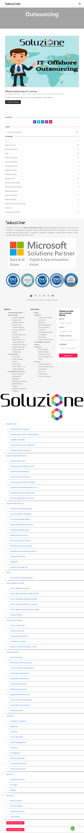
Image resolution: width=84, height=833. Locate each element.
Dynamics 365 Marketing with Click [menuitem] (23, 487)
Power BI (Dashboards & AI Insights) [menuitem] (23, 604)
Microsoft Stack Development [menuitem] (21, 700)
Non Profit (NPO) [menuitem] (16, 737)
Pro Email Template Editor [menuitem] (20, 519)
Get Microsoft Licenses (15, 823)
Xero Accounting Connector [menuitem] (20, 541)
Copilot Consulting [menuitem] (17, 631)
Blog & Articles (43, 349)
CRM (6, 153)
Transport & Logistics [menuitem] (18, 721)
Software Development (12, 212)
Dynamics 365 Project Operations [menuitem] (22, 482)
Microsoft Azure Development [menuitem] (21, 578)
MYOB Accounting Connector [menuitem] (21, 546)
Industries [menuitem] (10, 716)
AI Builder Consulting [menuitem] (18, 641)
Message (63, 344)
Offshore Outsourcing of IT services (21, 91)
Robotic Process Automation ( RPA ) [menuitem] (23, 647)
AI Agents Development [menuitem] (19, 636)
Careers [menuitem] (13, 790)
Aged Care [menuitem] (14, 726)
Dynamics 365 (10, 178)
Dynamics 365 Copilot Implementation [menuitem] (24, 434)
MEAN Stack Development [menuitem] (20, 705)
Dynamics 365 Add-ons (19, 344)
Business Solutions (11, 149)
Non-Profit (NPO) (44, 327)
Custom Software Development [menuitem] (22, 668)
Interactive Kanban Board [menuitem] (19, 530)
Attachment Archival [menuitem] (18, 556)
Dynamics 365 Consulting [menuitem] (19, 429)
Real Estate (42, 337)
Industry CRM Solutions (46, 339)
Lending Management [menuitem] (18, 763)
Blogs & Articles (38, 94)
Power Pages (16, 364)
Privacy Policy (43, 374)
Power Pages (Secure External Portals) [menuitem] (24, 610)
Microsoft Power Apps (12, 183)
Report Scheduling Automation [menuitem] (21, 525)
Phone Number (65, 336)
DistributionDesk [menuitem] (16, 710)
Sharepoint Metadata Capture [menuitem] (21, 509)
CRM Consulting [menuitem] (16, 657)
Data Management (11, 162)
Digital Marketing (11, 170)
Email (62, 327)
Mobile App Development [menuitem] (20, 673)
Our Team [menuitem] (14, 785)
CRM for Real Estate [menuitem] (18, 769)
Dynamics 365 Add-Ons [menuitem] (15, 503)
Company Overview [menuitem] (17, 779)
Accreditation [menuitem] (15, 753)
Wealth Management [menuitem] (18, 742)
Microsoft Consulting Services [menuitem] (21, 663)
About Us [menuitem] (9, 774)
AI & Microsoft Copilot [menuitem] (14, 620)
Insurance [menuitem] (14, 732)
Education (42, 330)
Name (62, 319)
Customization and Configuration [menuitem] (22, 445)
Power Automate (17, 359)
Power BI (8, 208)
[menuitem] (44, 823)
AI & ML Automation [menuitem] (17, 625)
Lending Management (45, 332)
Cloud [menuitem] (8, 572)
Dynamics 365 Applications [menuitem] (16, 456)
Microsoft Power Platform (13, 187)
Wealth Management (45, 325)
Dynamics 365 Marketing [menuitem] (19, 471)
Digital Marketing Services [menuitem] (20, 694)
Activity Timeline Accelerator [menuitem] (20, 514)
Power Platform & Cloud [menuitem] (15, 583)
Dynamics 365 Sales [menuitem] (17, 461)
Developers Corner (11, 166)
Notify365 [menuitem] (13, 562)
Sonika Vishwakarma (13, 94)
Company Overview (45, 364)
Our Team (42, 371)
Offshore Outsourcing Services (54, 94)
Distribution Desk (10, 174)
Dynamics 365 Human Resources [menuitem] (22, 493)
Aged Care (42, 320)
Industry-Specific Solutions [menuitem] (20, 450)
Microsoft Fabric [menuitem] (16, 615)
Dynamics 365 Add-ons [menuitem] (19, 567)
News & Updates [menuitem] (16, 806)
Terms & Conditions (45, 376)
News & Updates (10, 199)
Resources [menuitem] (10, 795)
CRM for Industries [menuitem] (17, 758)
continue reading (13, 102)
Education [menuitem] (14, 748)
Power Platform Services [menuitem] (19, 588)
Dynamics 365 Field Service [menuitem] (20, 477)
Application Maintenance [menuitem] (19, 679)
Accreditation (43, 334)
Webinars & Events (45, 354)
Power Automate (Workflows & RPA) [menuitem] (23, 599)
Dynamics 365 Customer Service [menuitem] (22, 466)
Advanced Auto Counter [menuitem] (19, 535)
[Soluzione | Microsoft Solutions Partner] (13, 4)
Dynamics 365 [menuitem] (11, 424)
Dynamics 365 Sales (18, 317)
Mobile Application (11, 191)
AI (6, 141)
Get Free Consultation (15, 829)
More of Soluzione (11, 195)
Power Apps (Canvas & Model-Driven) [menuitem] (24, 594)
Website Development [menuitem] (18, 689)
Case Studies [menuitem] (15, 817)
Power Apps (16, 357)
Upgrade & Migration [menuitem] (17, 440)
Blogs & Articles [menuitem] (16, 801)
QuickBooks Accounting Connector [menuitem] (23, 551)
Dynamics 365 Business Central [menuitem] (22, 498)
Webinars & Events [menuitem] (17, 811)
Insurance (42, 322)
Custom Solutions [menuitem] (12, 652)
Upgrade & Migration (18, 347)
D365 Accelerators (11, 157)
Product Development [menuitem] (18, 684)
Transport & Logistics (45, 317)
